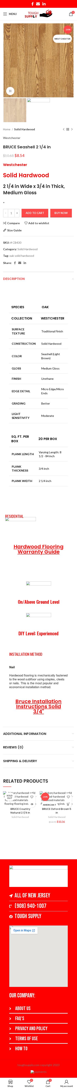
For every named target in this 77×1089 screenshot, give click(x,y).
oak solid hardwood (21, 255)
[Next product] (72, 129)
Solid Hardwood (24, 129)
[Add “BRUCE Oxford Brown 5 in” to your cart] (68, 804)
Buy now (61, 213)
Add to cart (35, 213)
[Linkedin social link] (44, 4)
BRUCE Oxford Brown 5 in (56, 810)
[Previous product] (64, 129)
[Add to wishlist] (32, 796)
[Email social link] (38, 4)
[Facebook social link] (32, 4)
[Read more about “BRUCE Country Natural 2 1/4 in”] (32, 804)
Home (7, 129)
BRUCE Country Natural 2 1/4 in (20, 810)
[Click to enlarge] (10, 91)
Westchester (11, 138)
